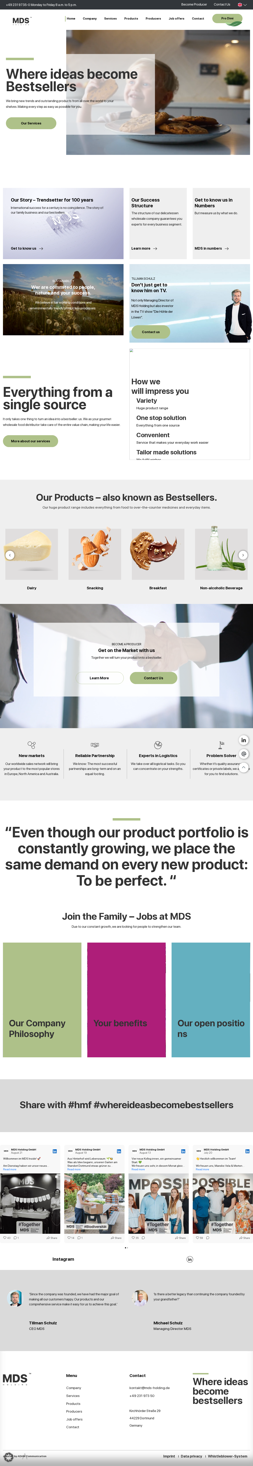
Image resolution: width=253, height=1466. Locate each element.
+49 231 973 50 (141, 1396)
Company (90, 18)
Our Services (31, 123)
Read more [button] (9, 1169)
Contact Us (222, 4)
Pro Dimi (227, 18)
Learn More (100, 678)
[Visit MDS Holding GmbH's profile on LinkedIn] (6, 1151)
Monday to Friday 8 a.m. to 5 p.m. (54, 5)
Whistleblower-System (227, 1456)
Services (110, 18)
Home (71, 18)
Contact (198, 18)
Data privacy (191, 1456)
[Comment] (142, 1238)
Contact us (151, 332)
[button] (3, 1194)
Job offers (176, 18)
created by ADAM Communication (24, 1456)
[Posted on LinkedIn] (54, 1151)
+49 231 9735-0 (18, 5)
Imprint (169, 1456)
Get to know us (24, 248)
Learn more (141, 248)
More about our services (30, 441)
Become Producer (194, 4)
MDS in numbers (209, 248)
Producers (153, 18)
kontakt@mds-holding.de (149, 1388)
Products (131, 18)
